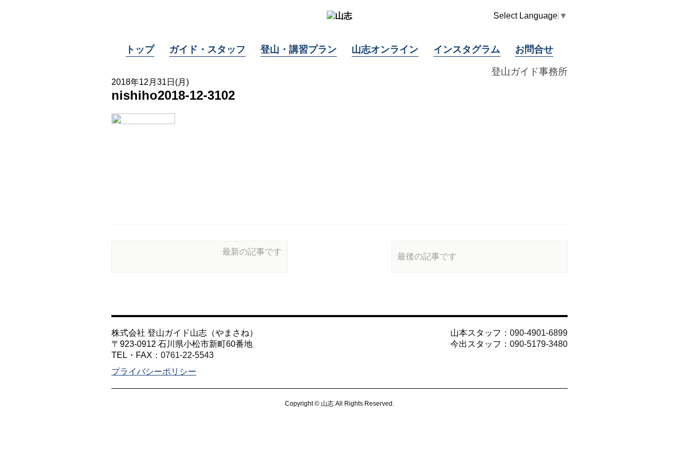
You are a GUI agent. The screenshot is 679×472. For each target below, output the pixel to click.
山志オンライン (385, 49)
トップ (140, 49)
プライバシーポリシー (153, 371)
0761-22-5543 (187, 355)
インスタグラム (466, 49)
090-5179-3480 (539, 343)
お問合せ (534, 49)
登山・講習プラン (298, 49)
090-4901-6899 (539, 332)
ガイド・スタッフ (207, 49)
